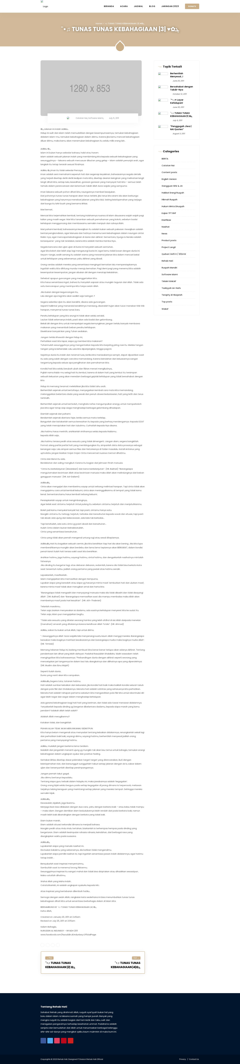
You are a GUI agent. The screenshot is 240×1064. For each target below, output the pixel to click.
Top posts (167, 301)
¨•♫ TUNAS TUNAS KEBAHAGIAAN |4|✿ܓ (125, 965)
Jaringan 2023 (170, 6)
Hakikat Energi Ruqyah (173, 192)
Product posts (169, 240)
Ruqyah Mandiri (169, 267)
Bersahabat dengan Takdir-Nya (181, 88)
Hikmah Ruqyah (169, 199)
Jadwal (138, 6)
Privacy (182, 1059)
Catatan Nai (81, 118)
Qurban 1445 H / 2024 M (174, 254)
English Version (169, 179)
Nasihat (166, 226)
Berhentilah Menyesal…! (176, 75)
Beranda (109, 6)
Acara (124, 6)
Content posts (169, 172)
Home (99, 23)
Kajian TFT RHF (169, 213)
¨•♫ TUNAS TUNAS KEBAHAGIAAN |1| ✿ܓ (181, 114)
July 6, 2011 (114, 118)
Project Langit (169, 247)
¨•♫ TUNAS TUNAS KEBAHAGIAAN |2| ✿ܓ (60, 965)
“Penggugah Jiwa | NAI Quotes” (181, 128)
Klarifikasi (166, 219)
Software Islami (95, 118)
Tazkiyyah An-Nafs (171, 288)
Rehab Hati (167, 260)
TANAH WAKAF (169, 281)
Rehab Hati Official (95, 1059)
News (164, 233)
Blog (152, 6)
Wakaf (165, 308)
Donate (192, 6)
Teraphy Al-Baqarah (172, 294)
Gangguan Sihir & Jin (172, 185)
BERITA (165, 158)
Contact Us (194, 1059)
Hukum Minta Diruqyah (173, 206)
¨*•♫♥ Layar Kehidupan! (176, 101)
